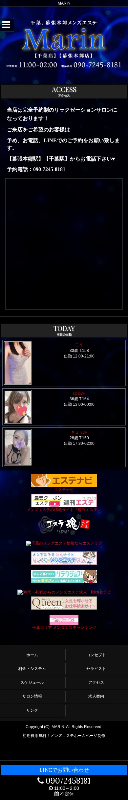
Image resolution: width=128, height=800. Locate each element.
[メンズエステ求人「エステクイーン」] (64, 602)
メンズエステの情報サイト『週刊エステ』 (64, 510)
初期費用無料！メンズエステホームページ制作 (64, 735)
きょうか (79, 432)
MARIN (58, 726)
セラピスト (96, 668)
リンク (32, 710)
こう (79, 344)
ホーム (32, 655)
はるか (79, 393)
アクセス (96, 682)
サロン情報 (32, 696)
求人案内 (96, 696)
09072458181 (67, 781)
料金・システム (32, 668)
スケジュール (32, 682)
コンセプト (96, 655)
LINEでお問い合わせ (64, 770)
